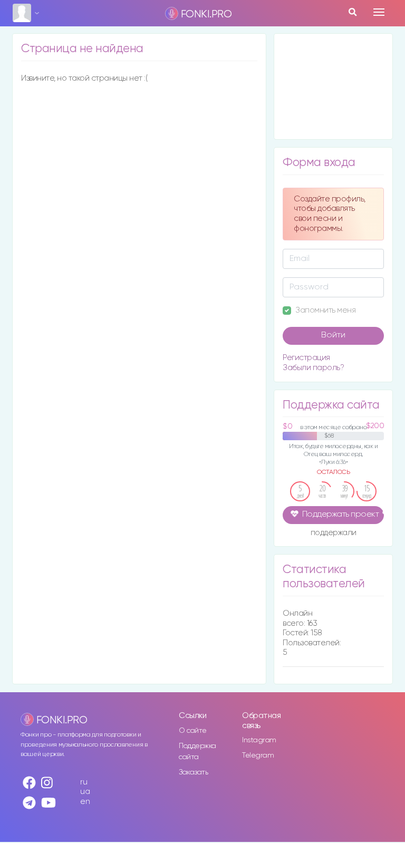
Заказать (193, 772)
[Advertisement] (333, 86)
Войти (333, 335)
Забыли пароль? (313, 368)
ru (83, 782)
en (85, 802)
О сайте (193, 730)
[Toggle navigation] (378, 12)
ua (85, 792)
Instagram (259, 740)
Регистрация (306, 358)
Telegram (258, 755)
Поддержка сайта (197, 751)
